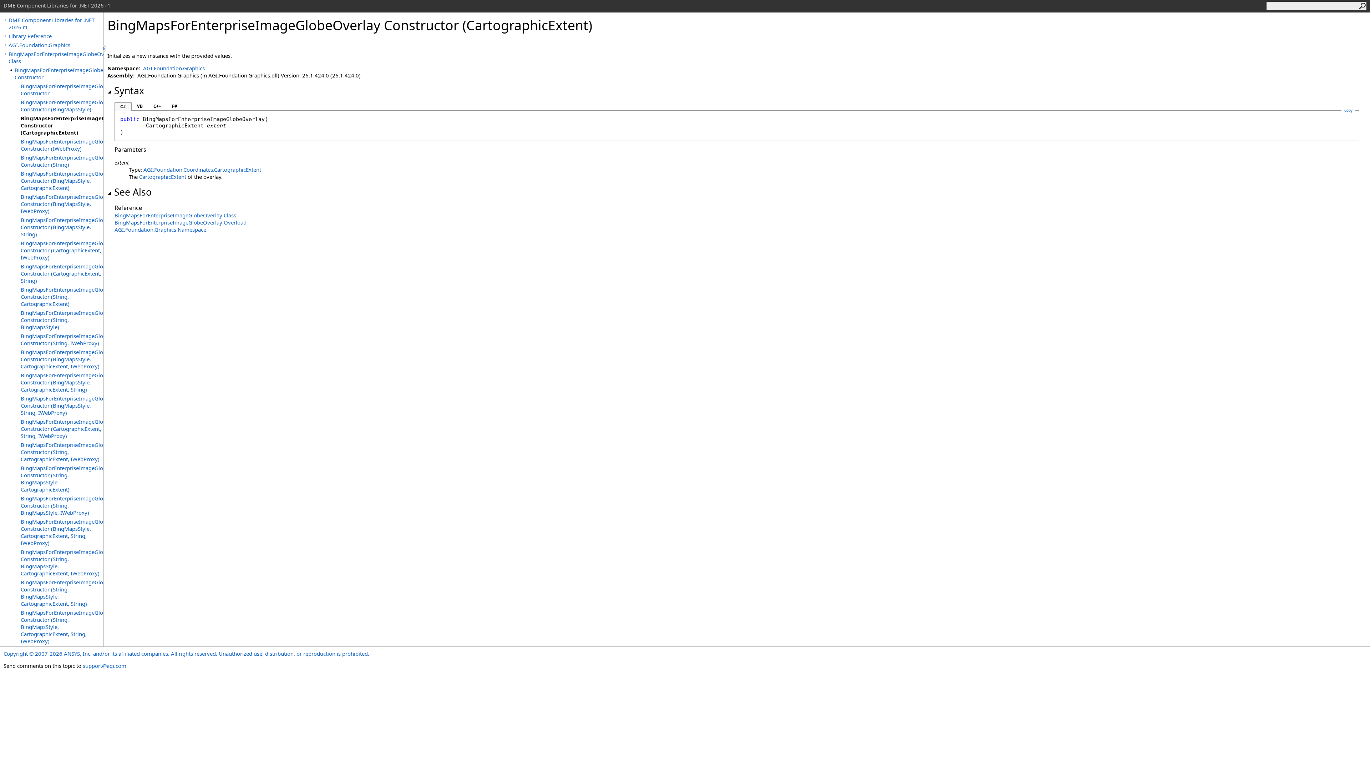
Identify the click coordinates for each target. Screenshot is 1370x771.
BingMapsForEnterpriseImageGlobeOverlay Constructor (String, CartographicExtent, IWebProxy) (62, 452)
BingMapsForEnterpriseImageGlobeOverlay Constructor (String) (62, 161)
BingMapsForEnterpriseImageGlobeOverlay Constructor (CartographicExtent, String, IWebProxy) (62, 428)
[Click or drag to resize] (105, 49)
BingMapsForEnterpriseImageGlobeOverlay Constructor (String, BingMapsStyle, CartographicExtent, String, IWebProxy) (62, 627)
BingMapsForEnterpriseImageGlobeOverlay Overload (181, 222)
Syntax (129, 90)
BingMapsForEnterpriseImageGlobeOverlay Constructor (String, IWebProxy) (62, 339)
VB (140, 106)
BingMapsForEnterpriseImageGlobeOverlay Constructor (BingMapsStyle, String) (62, 227)
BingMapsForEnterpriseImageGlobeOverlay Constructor (59, 73)
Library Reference (30, 36)
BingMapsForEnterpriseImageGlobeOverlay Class (56, 57)
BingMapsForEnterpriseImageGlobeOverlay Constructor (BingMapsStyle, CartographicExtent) (62, 180)
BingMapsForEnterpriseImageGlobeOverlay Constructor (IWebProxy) (62, 145)
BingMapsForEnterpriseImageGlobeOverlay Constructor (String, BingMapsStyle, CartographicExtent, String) (62, 593)
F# (174, 106)
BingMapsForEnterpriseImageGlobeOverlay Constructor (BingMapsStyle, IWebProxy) (62, 204)
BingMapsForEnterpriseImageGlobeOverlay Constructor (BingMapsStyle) (62, 106)
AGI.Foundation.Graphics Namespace (160, 229)
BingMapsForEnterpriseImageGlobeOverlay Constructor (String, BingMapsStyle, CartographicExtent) (62, 478)
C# (123, 107)
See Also (133, 192)
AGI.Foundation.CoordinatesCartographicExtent (202, 169)
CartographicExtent (162, 176)
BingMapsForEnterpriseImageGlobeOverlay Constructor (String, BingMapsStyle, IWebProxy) (62, 505)
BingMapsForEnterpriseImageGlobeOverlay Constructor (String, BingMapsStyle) (62, 320)
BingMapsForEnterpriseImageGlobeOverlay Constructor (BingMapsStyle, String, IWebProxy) (62, 405)
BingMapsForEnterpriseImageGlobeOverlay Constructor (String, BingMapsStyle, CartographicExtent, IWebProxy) (62, 562)
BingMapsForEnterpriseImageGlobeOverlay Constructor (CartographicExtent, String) (62, 273)
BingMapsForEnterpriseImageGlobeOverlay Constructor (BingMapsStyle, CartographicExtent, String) (62, 382)
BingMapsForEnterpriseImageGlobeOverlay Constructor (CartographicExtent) (62, 125)
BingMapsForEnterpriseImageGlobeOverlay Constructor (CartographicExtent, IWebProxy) (62, 250)
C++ (157, 106)
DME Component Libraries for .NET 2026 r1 (52, 23)
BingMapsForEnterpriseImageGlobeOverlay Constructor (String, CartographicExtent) (62, 296)
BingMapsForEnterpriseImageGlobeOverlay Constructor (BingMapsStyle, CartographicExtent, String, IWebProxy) (62, 532)
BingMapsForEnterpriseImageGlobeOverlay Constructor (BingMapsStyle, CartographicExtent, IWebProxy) (62, 359)
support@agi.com (104, 665)
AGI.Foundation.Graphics (39, 45)
